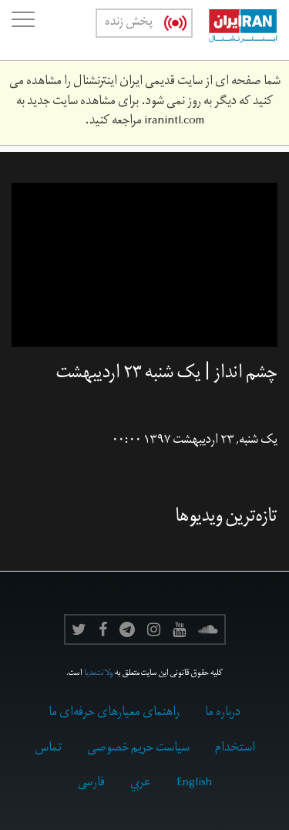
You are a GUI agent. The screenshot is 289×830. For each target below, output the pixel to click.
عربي (140, 784)
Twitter (79, 629)
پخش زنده (129, 23)
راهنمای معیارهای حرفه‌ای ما (114, 713)
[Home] (235, 30)
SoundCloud (208, 629)
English (194, 784)
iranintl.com (174, 122)
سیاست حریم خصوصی (138, 749)
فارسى (91, 784)
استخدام (235, 749)
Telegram (127, 629)
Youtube (179, 629)
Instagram (153, 629)
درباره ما (222, 713)
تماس (48, 749)
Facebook (102, 629)
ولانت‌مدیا (98, 674)
